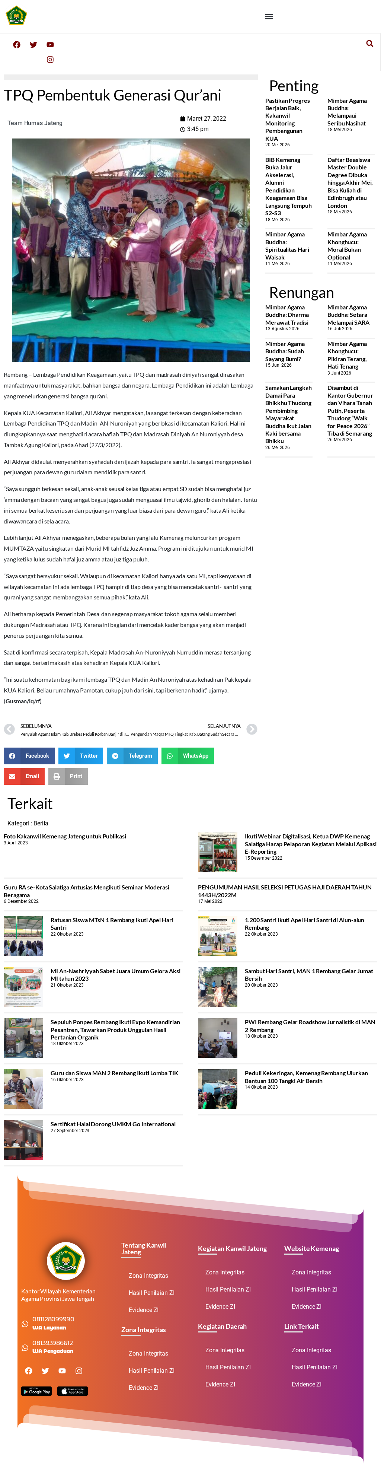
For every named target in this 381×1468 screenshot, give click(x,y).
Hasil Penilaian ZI (151, 1292)
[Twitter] (33, 44)
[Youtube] (50, 44)
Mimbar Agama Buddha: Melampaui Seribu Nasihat (347, 112)
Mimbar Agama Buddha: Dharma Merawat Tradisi (287, 314)
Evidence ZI (144, 1309)
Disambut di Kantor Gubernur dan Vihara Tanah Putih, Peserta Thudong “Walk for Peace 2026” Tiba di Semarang (350, 410)
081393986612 (52, 1343)
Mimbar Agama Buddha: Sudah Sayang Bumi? (285, 351)
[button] (269, 16)
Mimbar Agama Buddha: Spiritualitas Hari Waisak (287, 245)
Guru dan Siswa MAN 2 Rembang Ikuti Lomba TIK (114, 1072)
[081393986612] (25, 1347)
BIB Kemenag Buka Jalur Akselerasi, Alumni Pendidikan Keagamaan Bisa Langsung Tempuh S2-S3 (288, 186)
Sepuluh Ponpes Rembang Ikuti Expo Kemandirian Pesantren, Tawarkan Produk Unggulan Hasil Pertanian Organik (115, 1029)
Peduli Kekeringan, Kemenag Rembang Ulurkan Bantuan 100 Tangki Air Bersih (306, 1076)
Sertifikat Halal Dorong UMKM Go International (113, 1123)
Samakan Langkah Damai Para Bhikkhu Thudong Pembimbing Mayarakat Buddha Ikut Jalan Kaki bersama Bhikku (288, 414)
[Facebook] (16, 44)
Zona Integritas (148, 1275)
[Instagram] (50, 59)
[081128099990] (25, 1324)
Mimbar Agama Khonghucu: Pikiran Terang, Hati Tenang (347, 355)
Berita (40, 823)
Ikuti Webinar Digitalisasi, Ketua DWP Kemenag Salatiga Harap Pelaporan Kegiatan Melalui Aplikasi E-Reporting (311, 843)
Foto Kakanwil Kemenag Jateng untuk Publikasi (65, 836)
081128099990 (53, 1319)
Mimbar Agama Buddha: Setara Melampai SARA (348, 314)
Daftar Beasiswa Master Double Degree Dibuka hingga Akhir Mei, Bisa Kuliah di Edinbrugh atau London (350, 182)
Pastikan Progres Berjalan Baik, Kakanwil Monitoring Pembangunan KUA (287, 119)
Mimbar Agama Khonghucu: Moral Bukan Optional (347, 245)
